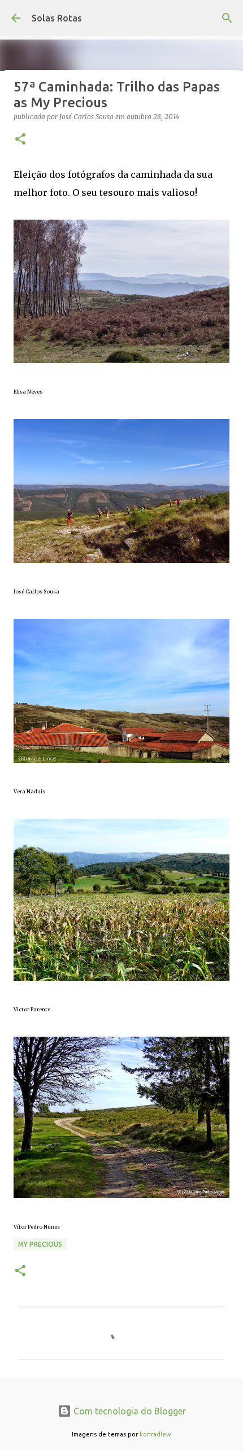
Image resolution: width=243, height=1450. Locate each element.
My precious (40, 1244)
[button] (20, 139)
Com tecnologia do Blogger (128, 1411)
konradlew (155, 1434)
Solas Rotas (57, 18)
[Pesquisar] (227, 18)
